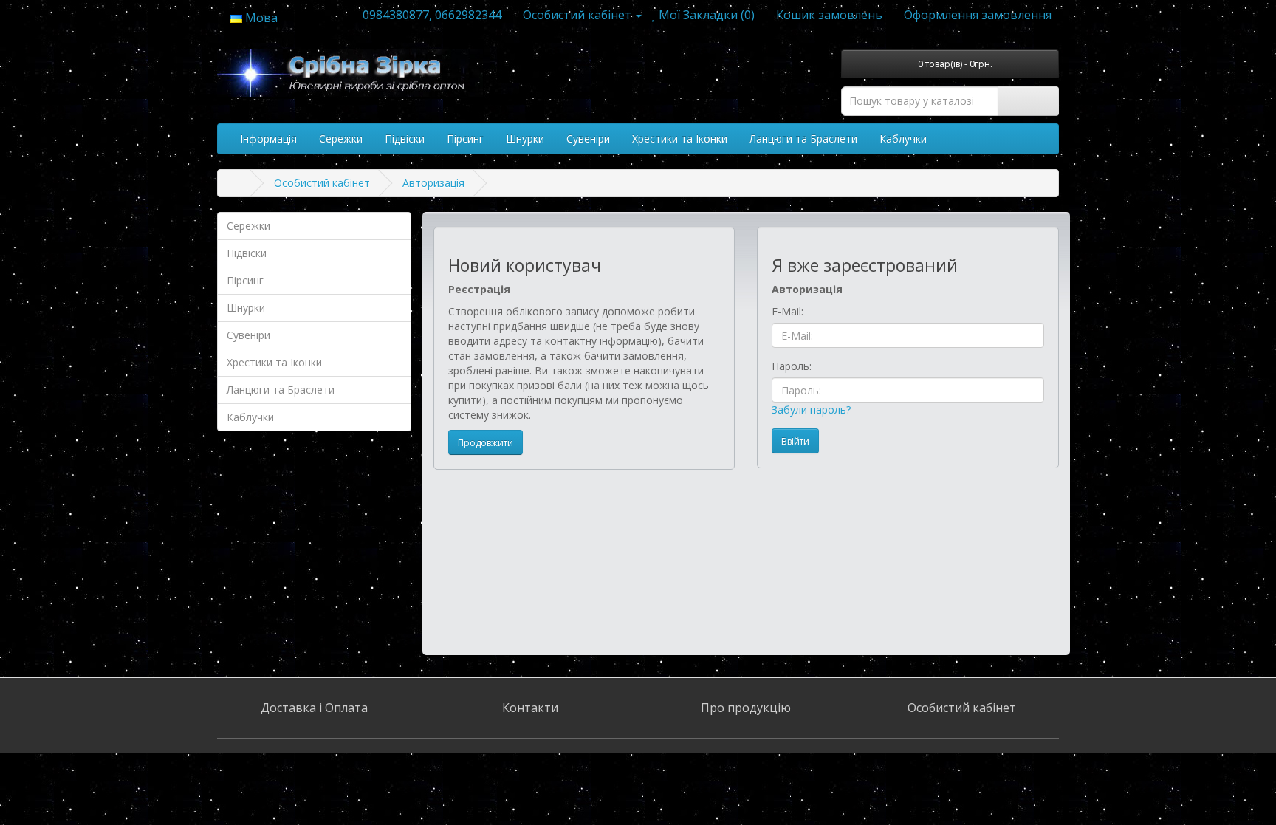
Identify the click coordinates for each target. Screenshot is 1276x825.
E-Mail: (787, 311)
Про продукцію (746, 707)
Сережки (341, 138)
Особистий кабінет (322, 183)
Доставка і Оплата (314, 707)
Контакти (530, 707)
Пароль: (792, 366)
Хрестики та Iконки (679, 138)
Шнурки (525, 138)
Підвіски (405, 138)
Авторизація (433, 183)
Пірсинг (465, 138)
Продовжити (485, 443)
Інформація (268, 138)
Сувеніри (588, 138)
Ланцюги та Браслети (803, 138)
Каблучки (903, 138)
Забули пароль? (811, 410)
